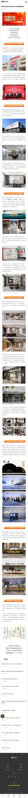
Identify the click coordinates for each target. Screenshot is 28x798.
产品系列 (20, 764)
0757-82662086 (14, 785)
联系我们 (20, 769)
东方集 (7, 764)
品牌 (2, 1)
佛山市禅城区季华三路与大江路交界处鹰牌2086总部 (15, 792)
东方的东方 (7, 769)
